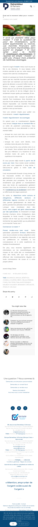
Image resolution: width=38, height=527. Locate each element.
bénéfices (25, 278)
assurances (11, 278)
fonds (5, 282)
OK (13, 524)
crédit (19, 280)
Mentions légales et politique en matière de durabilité (18, 505)
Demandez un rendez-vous (19, 387)
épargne (30, 280)
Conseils (6, 19)
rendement (22, 284)
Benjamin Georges (21, 273)
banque (18, 278)
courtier (13, 280)
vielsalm (13, 287)
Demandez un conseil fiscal (19, 384)
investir (17, 66)
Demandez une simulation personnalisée (19, 381)
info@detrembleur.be (19, 432)
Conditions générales (13, 462)
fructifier (11, 282)
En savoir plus (23, 524)
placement (13, 284)
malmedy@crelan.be (19, 446)
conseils (6, 280)
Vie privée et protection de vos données (19, 507)
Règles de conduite (25, 462)
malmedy (6, 284)
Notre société (16, 504)
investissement (25, 282)
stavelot (6, 287)
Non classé (13, 19)
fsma (17, 282)
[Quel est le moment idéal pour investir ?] (19, 30)
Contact (23, 504)
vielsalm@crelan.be (19, 448)
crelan (24, 280)
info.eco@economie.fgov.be (19, 476)
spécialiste (30, 284)
